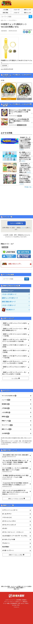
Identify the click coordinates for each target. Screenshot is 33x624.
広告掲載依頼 (13, 603)
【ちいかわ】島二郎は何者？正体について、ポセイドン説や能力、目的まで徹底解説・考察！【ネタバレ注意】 (15, 462)
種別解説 (5, 404)
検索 (30, 16)
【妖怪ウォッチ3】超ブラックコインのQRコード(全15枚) (14, 356)
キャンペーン (7, 425)
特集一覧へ (29, 187)
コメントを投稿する (16, 223)
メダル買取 (6, 412)
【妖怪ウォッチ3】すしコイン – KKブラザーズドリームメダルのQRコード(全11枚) (14, 340)
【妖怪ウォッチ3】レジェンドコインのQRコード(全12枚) (14, 324)
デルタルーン (6, 543)
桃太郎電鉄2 (5, 546)
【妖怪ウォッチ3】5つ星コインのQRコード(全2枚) (14, 345)
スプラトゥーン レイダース (9, 510)
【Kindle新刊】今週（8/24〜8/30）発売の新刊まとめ (15, 455)
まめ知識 (5, 433)
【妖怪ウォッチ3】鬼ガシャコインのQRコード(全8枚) (14, 351)
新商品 (5, 416)
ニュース (6, 399)
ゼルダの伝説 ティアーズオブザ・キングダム (14, 535)
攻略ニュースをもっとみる (15, 498)
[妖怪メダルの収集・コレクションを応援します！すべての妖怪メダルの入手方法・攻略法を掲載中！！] (13, 4)
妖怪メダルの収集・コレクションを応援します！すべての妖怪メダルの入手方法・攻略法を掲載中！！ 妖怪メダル (16, 588)
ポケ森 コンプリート (8, 550)
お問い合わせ (21, 603)
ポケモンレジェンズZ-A (8, 521)
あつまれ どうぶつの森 (8, 539)
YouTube (14, 605)
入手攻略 (5, 408)
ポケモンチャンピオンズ (9, 524)
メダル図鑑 (5, 9)
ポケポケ (4, 528)
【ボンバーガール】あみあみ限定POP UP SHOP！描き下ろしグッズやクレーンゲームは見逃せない (15, 492)
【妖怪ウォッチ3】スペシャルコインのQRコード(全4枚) (14, 335)
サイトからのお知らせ (9, 395)
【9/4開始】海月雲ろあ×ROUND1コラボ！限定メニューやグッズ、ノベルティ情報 (15, 477)
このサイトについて (10, 599)
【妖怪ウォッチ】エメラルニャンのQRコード (14, 367)
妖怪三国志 (5, 12)
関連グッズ (6, 420)
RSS (18, 605)
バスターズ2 (16, 9)
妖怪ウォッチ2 (27, 12)
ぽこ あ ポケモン (7, 513)
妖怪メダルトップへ (15, 264)
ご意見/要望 (18, 599)
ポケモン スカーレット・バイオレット (13, 532)
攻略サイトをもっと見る (15, 554)
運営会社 (25, 601)
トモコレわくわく (7, 517)
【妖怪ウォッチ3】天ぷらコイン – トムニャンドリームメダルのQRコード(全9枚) (14, 362)
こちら (23, 227)
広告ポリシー (19, 601)
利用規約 (24, 599)
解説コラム (6, 429)
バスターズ (16, 12)
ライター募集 (6, 603)
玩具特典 (4, 65)
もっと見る (15, 378)
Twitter (26, 603)
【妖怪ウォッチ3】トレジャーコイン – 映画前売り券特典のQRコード (14, 329)
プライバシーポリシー (9, 601)
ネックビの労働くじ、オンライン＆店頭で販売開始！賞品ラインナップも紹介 (15, 469)
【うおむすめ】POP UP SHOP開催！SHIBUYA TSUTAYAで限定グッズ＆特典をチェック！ (15, 484)
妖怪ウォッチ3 (27, 9)
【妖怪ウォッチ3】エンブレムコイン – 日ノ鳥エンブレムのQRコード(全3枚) (14, 373)
